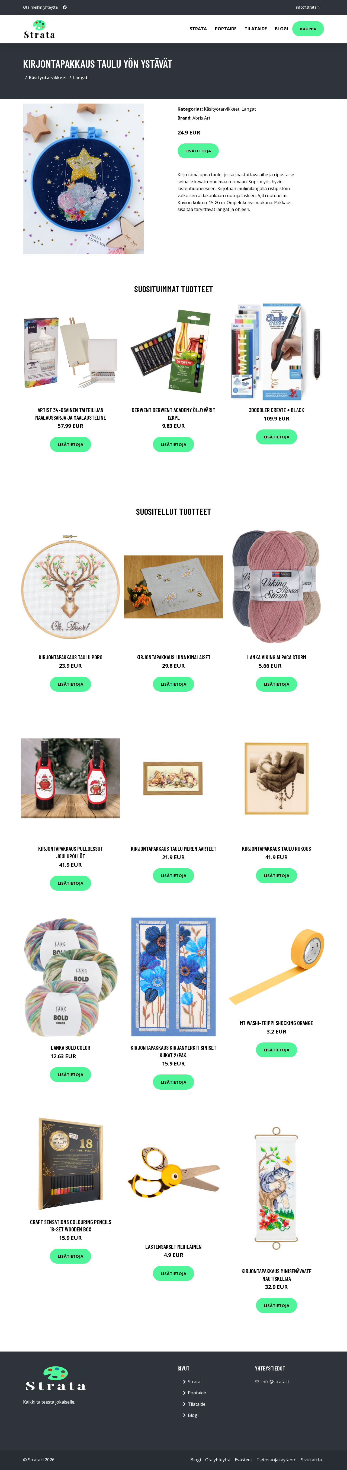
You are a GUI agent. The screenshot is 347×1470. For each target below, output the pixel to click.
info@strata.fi (308, 7)
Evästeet (243, 1460)
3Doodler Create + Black (276, 409)
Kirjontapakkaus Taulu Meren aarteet (173, 848)
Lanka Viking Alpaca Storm (276, 657)
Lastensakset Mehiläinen (173, 1246)
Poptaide (225, 29)
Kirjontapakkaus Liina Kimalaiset (173, 657)
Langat (80, 78)
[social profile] (65, 7)
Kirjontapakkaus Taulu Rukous (276, 848)
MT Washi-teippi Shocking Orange (276, 1022)
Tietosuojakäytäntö (276, 1460)
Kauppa (308, 28)
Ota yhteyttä (217, 1460)
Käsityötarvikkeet (48, 78)
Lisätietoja (198, 150)
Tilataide (256, 29)
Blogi (281, 29)
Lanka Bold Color (70, 1047)
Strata (198, 29)
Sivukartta (311, 1460)
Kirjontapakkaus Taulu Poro (70, 657)
